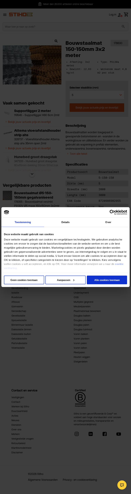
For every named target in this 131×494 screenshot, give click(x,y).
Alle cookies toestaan (107, 279)
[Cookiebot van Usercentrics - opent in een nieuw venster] (112, 212)
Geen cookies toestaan (24, 279)
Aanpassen (63, 279)
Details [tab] (65, 222)
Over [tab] (108, 222)
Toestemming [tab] (23, 222)
